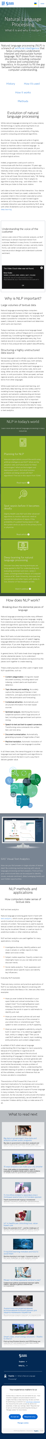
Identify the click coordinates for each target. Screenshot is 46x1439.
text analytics (6, 918)
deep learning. (6, 209)
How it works (23, 92)
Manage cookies (23, 1423)
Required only (29, 1417)
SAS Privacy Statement (33, 1402)
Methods (23, 101)
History (10, 83)
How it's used (32, 83)
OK (23, 285)
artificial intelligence (27, 48)
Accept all (15, 1417)
